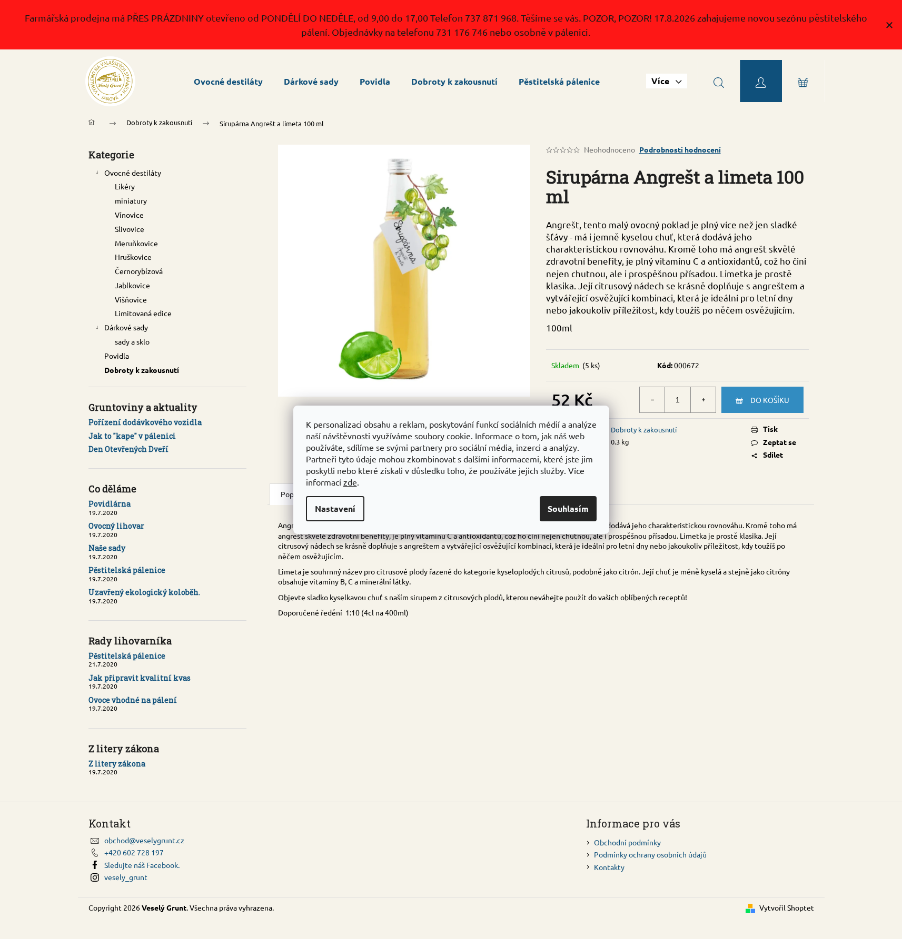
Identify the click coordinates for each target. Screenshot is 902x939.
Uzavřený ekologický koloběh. (144, 592)
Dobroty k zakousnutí (141, 370)
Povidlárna (109, 504)
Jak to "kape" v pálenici (132, 436)
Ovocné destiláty (132, 172)
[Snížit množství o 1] (652, 399)
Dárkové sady (126, 327)
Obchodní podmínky (627, 842)
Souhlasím (568, 508)
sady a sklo (132, 341)
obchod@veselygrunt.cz (144, 840)
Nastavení (335, 508)
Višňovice (131, 299)
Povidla (116, 355)
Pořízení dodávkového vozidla (145, 422)
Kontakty (609, 867)
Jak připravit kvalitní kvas (139, 678)
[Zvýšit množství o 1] (703, 399)
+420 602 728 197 (134, 852)
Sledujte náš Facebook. (142, 865)
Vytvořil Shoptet (786, 907)
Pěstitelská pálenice (126, 570)
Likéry (125, 186)
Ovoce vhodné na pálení (132, 700)
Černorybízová (139, 271)
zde (350, 482)
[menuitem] (228, 81)
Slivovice (129, 229)
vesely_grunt (125, 877)
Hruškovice (133, 256)
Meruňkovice (136, 243)
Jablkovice (132, 285)
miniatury (131, 200)
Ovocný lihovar (116, 526)
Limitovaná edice (143, 313)
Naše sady (106, 548)
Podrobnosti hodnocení (680, 149)
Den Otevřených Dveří (128, 449)
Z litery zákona (116, 764)
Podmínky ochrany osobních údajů (650, 854)
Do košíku (769, 400)
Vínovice (129, 214)
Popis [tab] (290, 494)
